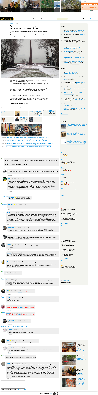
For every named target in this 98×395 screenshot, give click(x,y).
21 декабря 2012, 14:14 (21, 204)
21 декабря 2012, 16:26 (21, 227)
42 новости (51, 114)
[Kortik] (5, 181)
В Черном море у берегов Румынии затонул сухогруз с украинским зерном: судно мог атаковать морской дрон (81, 381)
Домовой (9, 244)
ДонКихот (9, 212)
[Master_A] (3, 253)
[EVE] (2, 159)
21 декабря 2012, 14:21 (17, 252)
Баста (8, 261)
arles (8, 340)
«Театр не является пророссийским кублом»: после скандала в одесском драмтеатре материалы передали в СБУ (76, 133)
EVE (5, 159)
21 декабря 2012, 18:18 (18, 329)
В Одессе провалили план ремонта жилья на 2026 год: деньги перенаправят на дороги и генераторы (29, 10)
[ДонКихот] (3, 212)
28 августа (63, 26)
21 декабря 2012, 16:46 (15, 356)
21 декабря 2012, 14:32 (16, 290)
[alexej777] (3, 308)
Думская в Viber (66, 280)
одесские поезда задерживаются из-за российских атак (74, 56)
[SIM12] (2, 279)
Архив (34, 18)
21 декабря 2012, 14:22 (15, 261)
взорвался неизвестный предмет (74, 35)
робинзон (11, 197)
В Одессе (66, 61)
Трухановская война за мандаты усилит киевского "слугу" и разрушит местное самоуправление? (35, 133)
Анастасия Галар (12, 236)
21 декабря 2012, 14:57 (17, 178)
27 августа (63, 68)
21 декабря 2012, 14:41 (19, 306)
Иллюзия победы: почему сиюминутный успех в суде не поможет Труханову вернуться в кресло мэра (28, 144)
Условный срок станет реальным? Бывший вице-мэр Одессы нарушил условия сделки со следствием (8, 133)
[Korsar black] (5, 230)
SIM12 (7, 279)
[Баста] (3, 263)
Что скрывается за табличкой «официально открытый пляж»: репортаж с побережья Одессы (77, 125)
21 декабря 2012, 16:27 (21, 320)
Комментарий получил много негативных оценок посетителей (15, 326)
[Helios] (3, 355)
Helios (7, 356)
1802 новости (22, 115)
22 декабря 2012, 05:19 (22, 197)
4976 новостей (36, 120)
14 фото (25, 121)
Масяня (8, 297)
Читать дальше (64, 223)
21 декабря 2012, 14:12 (19, 170)
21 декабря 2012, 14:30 (14, 279)
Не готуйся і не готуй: (69, 86)
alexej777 (9, 306)
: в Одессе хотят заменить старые (72, 94)
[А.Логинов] (4, 204)
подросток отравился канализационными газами (71, 73)
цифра (8, 363)
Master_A (9, 252)
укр (73, 18)
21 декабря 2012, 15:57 (17, 340)
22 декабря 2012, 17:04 (19, 363)
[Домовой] (3, 246)
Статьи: (63, 121)
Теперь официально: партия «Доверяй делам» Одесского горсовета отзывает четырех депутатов (28, 137)
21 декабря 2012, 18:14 (18, 347)
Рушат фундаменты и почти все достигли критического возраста (73, 93)
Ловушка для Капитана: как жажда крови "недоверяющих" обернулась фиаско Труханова (26, 139)
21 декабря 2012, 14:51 (17, 313)
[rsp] (2, 271)
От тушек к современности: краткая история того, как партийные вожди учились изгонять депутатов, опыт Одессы (20, 132)
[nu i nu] (3, 312)
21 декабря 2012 (13, 23)
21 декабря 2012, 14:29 (12, 272)
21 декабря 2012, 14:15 (18, 212)
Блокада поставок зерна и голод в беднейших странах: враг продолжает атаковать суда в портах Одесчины (50, 10)
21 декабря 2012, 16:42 (22, 236)
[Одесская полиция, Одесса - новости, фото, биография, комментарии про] (31, 121)
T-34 (8, 290)
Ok (54, 393)
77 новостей (22, 121)
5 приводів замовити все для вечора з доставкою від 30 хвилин (74, 87)
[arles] (3, 343)
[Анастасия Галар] (5, 238)
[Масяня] (3, 297)
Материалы (26, 18)
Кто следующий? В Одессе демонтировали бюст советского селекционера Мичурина (70, 10)
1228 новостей (9, 114)
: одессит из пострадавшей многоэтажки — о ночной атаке (72, 110)
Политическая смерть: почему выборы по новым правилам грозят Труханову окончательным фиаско (28, 146)
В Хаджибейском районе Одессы (72, 34)
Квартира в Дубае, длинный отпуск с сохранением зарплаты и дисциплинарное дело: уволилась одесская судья (9, 10)
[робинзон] (5, 196)
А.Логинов (10, 204)
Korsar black (11, 227)
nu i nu (8, 313)
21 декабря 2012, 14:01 (12, 159)
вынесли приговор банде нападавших (74, 100)
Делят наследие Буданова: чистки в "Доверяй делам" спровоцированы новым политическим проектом (29, 142)
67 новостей (8, 121)
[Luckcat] (5, 332)
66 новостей (36, 115)
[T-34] (3, 292)
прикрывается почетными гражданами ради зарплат (74, 31)
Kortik (9, 178)
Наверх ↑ (13, 149)
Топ (42, 18)
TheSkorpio (10, 170)
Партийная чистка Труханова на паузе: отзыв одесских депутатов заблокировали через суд (26, 140)
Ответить (7, 166)
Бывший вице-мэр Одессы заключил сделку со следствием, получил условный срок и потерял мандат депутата (30, 143)
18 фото (39, 115)
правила (20, 291)
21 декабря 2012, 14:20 (19, 244)
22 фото (11, 121)
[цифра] (3, 365)
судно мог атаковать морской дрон (73, 47)
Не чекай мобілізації (68, 51)
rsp (5, 272)
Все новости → (64, 113)
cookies (50, 393)
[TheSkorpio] (5, 172)
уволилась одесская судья (70, 42)
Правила (20, 389)
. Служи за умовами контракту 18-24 (73, 52)
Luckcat (10, 329)
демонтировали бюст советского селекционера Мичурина (74, 83)
